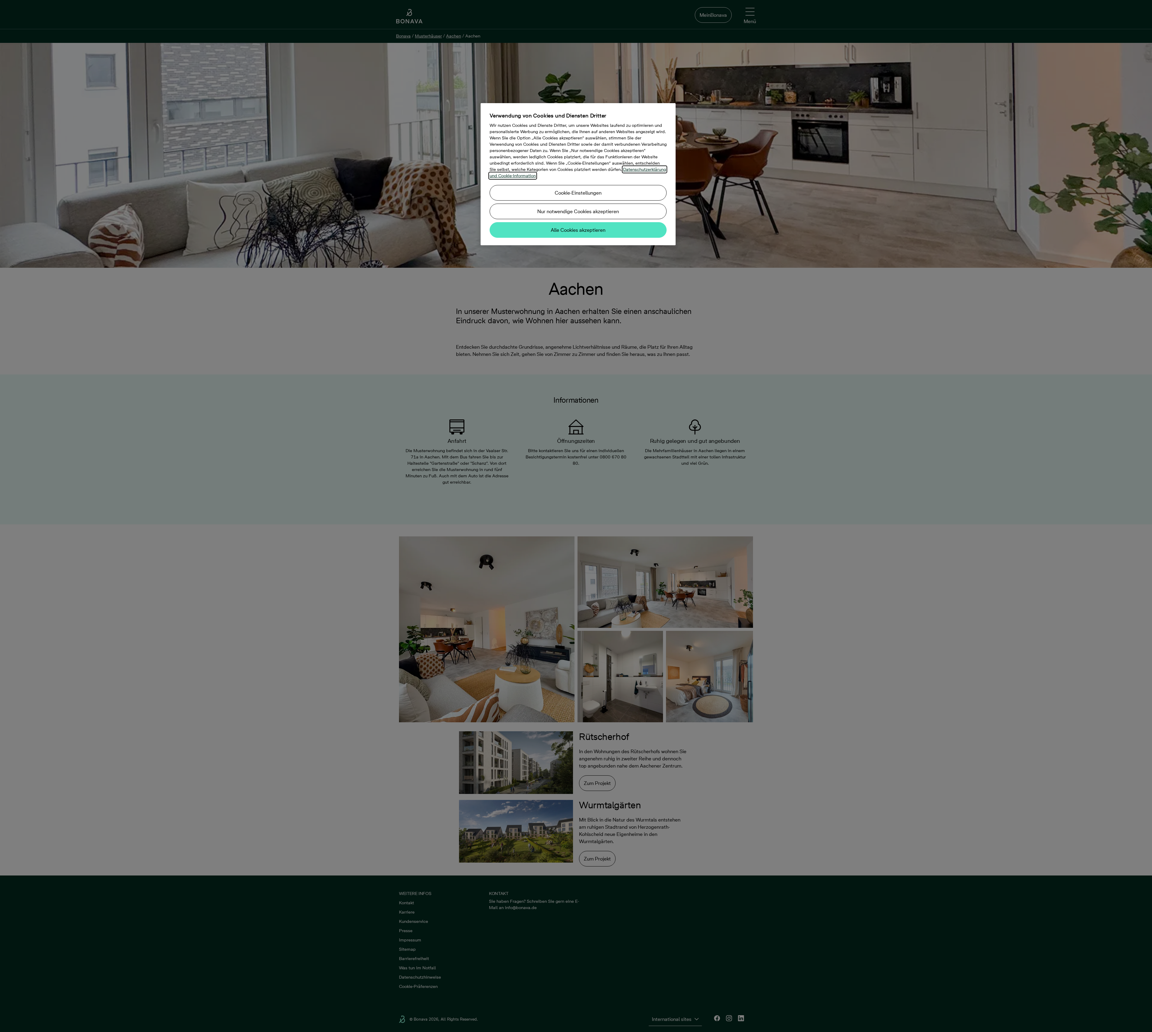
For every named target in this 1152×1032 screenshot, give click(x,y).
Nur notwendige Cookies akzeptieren (578, 211)
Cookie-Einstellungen (578, 193)
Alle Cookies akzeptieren (578, 230)
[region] (578, 174)
